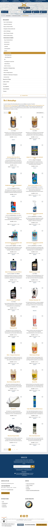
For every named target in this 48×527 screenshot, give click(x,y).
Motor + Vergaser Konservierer (13, 355)
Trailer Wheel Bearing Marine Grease (34, 408)
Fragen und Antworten (30, 483)
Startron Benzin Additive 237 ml (13, 213)
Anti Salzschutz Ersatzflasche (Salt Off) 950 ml (34, 243)
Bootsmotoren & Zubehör (8, 37)
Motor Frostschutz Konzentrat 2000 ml (13, 272)
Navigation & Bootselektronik (9, 28)
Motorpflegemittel (8, 57)
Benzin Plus (34, 381)
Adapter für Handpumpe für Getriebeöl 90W (35, 158)
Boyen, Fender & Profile (8, 26)
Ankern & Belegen (7, 31)
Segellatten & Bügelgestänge (9, 68)
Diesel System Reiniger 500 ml (13, 381)
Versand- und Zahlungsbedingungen (32, 490)
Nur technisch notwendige (30, 524)
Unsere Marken (6, 88)
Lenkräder (6, 46)
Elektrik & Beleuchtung (8, 35)
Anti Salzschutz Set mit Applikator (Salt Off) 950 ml (13, 243)
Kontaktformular (10, 489)
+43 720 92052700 (5, 485)
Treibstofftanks (7, 63)
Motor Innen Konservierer (34, 435)
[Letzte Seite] (17, 113)
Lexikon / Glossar (29, 485)
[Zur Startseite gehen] (24, 6)
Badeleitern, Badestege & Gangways (11, 74)
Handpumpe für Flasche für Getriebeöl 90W (13, 186)
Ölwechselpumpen (8, 55)
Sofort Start (34, 328)
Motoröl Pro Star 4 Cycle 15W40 (13, 300)
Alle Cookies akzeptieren (41, 524)
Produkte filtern (25, 95)
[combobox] (14, 12)
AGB (23, 474)
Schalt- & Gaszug (7, 65)
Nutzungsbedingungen (28, 469)
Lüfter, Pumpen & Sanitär (8, 33)
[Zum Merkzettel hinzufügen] (21, 117)
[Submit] (32, 466)
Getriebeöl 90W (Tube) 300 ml (13, 157)
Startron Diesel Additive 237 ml (34, 185)
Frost (43, 105)
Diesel (27, 105)
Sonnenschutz (6, 77)
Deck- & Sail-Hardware (8, 22)
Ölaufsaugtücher (39, 105)
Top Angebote (6, 86)
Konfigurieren (20, 524)
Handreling (6, 70)
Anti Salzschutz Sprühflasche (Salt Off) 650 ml (34, 214)
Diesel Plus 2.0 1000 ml (13, 129)
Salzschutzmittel (8, 106)
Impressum (4, 505)
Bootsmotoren (6, 42)
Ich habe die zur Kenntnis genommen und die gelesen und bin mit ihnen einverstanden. (24, 474)
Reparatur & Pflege (7, 79)
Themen (4, 91)
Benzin (31, 105)
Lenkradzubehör (7, 48)
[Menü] (6, 517)
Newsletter (28, 488)
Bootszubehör (6, 19)
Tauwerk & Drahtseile (8, 24)
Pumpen (33, 105)
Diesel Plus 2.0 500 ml (34, 129)
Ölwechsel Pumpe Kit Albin (13, 435)
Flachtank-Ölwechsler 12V (34, 300)
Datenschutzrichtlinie (19, 469)
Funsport (5, 84)
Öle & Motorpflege (7, 52)
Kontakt (27, 487)
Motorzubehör (6, 44)
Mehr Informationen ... (8, 525)
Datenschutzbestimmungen (24, 473)
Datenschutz (4, 506)
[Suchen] (19, 12)
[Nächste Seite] (14, 113)
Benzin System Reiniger (35, 355)
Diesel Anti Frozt (13, 328)
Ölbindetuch (13, 408)
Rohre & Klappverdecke (8, 72)
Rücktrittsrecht (5, 503)
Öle (4, 59)
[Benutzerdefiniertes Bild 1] (28, 504)
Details (13, 139)
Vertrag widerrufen (5, 493)
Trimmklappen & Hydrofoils (9, 61)
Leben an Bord (6, 81)
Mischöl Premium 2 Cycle (34, 272)
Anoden (5, 50)
